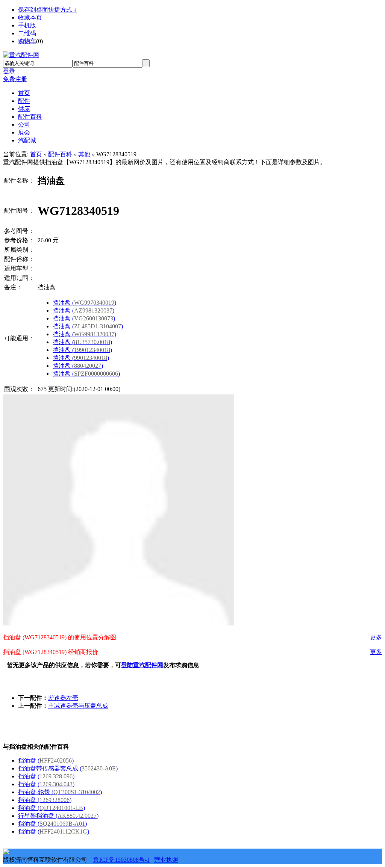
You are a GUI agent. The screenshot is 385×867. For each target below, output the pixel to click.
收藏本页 (30, 17)
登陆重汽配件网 (142, 665)
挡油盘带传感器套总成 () (68, 768)
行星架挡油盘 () (58, 816)
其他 (84, 154)
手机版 (27, 25)
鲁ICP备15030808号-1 (121, 859)
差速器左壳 (63, 698)
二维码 (27, 33)
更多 (376, 637)
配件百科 (60, 154)
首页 (36, 154)
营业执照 (166, 859)
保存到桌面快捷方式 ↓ (47, 9)
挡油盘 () (84, 302)
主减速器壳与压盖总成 (78, 705)
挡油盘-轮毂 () (60, 792)
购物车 (27, 41)
